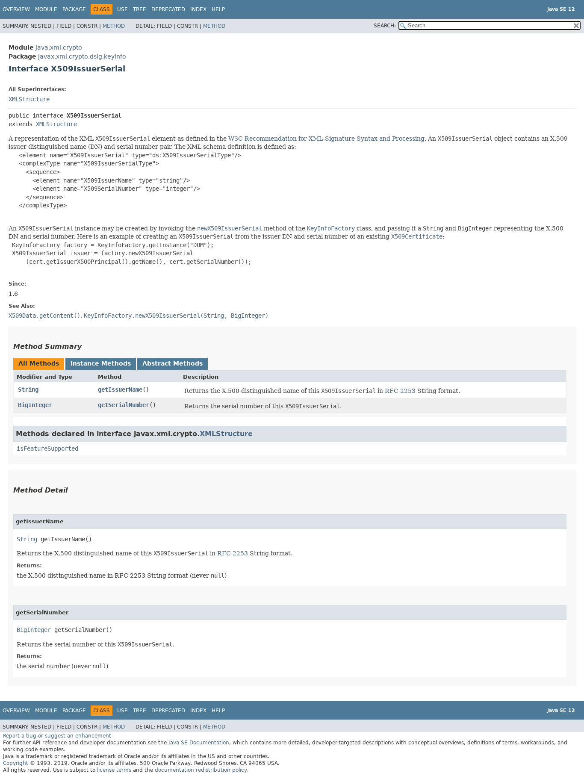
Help (218, 9)
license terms (114, 770)
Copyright (15, 763)
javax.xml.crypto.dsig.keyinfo (82, 56)
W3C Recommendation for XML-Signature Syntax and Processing (326, 138)
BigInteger (35, 404)
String (28, 389)
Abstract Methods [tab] (172, 363)
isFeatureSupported (47, 448)
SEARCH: (385, 26)
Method (114, 26)
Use (122, 9)
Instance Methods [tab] (101, 363)
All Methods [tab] (38, 363)
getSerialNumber (123, 404)
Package (74, 9)
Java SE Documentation (198, 743)
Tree (139, 9)
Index (198, 9)
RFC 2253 (400, 390)
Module (46, 9)
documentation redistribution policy (200, 770)
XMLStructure (29, 99)
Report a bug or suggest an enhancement (57, 736)
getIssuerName (120, 389)
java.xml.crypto (58, 47)
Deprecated (168, 9)
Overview (16, 9)
